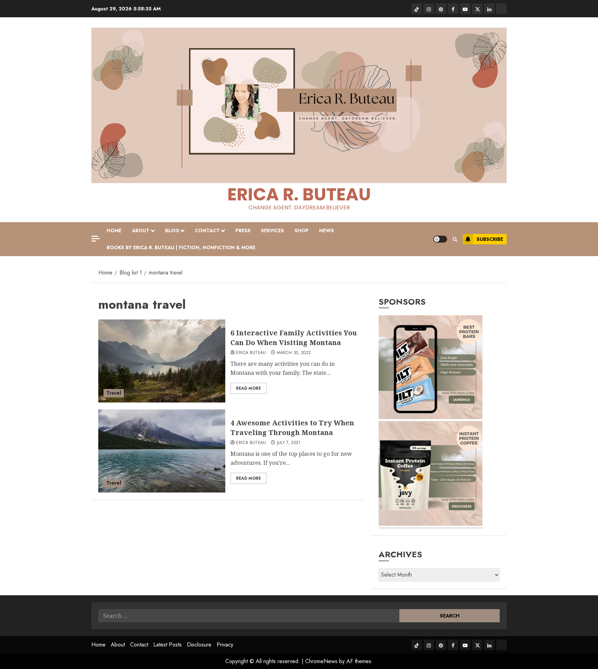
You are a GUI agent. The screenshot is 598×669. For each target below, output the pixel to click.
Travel (113, 392)
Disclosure (199, 645)
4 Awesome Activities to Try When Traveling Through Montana (292, 427)
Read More (248, 388)
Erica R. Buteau (299, 194)
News (326, 230)
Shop (302, 230)
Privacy (225, 645)
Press (243, 230)
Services (272, 230)
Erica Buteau (251, 353)
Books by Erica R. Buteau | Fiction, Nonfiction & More (181, 247)
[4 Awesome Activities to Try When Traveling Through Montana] (161, 450)
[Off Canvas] (95, 239)
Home (114, 230)
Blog (172, 230)
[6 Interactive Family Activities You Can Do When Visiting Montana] (161, 361)
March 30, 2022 (294, 353)
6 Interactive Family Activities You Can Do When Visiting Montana (293, 337)
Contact (207, 230)
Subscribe (490, 239)
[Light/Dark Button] (440, 239)
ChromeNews (321, 661)
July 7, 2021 (289, 443)
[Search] (455, 239)
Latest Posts (167, 645)
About (141, 230)
